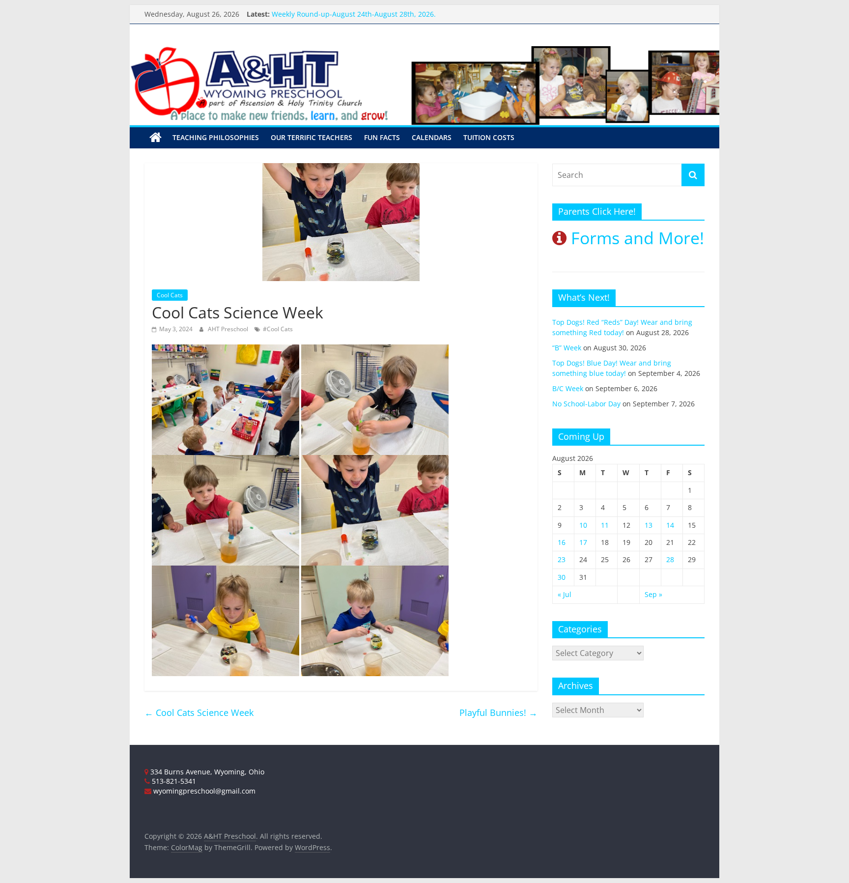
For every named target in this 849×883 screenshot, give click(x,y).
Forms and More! (635, 238)
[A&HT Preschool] (155, 137)
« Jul (564, 594)
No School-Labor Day (586, 403)
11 (605, 525)
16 (562, 542)
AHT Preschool (229, 329)
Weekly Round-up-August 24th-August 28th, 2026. (354, 18)
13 (648, 525)
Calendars (432, 137)
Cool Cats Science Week (199, 712)
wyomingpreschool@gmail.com (203, 791)
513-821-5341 (173, 781)
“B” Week (566, 347)
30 (562, 577)
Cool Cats (170, 295)
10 (583, 525)
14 (670, 525)
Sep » (653, 594)
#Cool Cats (278, 329)
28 (670, 559)
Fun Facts (382, 137)
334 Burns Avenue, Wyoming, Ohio (206, 771)
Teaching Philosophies (215, 137)
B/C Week (567, 388)
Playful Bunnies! (498, 712)
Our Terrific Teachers (311, 137)
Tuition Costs (488, 137)
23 (562, 559)
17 (583, 542)
